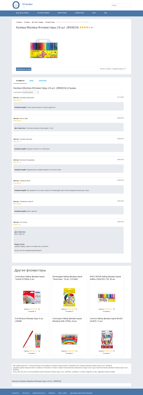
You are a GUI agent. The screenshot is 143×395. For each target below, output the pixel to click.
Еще (105, 13)
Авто (94, 13)
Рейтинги (51, 393)
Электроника (62, 13)
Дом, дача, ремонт (22, 13)
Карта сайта (62, 393)
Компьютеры (79, 13)
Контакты (25, 393)
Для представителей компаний (81, 393)
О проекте (15, 393)
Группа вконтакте (39, 393)
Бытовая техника (43, 13)
